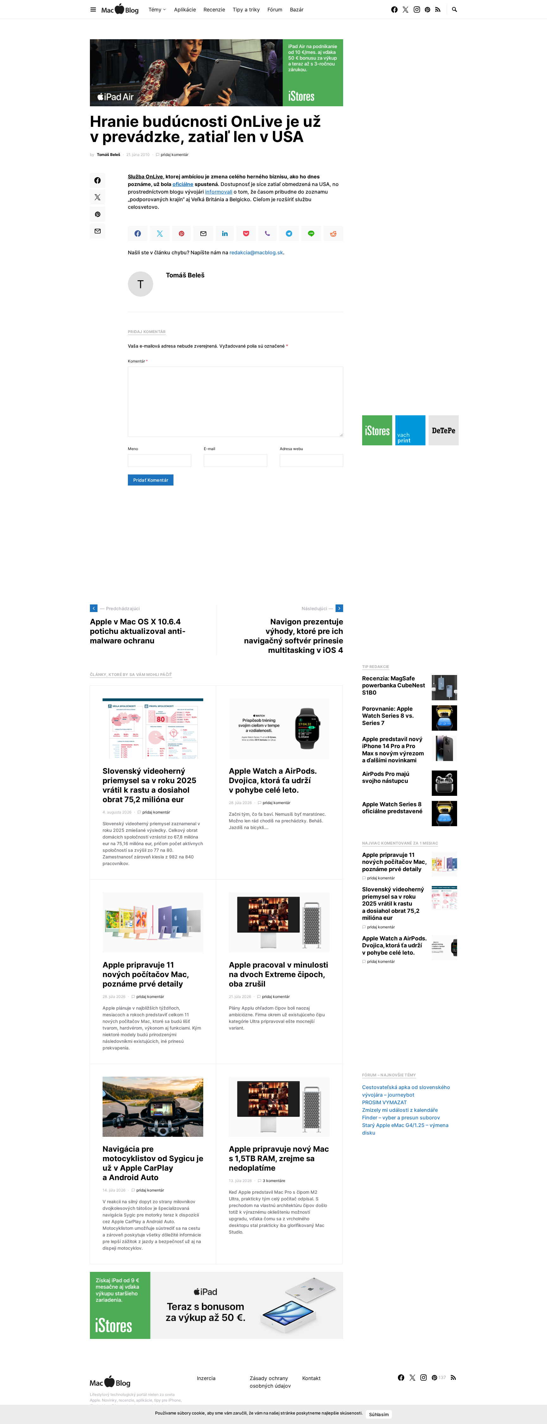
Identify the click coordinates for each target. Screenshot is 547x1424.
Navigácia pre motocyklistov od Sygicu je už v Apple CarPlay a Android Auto (153, 1163)
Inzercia (206, 1378)
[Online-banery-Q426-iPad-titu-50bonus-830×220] (216, 1305)
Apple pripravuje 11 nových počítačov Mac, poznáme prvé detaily (146, 974)
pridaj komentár (174, 154)
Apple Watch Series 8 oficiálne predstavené (392, 808)
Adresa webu (291, 448)
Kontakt (311, 1378)
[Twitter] (405, 9)
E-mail (209, 448)
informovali (218, 192)
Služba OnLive (145, 176)
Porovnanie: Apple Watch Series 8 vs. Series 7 (387, 715)
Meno (133, 448)
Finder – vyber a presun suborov (401, 1117)
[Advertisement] (216, 545)
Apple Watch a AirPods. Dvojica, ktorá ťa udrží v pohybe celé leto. (273, 780)
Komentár (138, 361)
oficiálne (183, 184)
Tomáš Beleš (108, 154)
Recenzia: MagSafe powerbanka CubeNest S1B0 (393, 685)
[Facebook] (394, 9)
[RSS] (437, 9)
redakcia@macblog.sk (256, 252)
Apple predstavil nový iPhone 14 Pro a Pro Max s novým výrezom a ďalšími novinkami (393, 750)
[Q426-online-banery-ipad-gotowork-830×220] (216, 72)
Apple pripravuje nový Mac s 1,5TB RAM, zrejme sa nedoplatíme (279, 1158)
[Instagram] (417, 9)
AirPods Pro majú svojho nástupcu (385, 777)
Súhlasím (379, 1414)
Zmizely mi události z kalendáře (400, 1110)
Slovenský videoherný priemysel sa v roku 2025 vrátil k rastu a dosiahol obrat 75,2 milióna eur (149, 785)
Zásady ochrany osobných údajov (270, 1382)
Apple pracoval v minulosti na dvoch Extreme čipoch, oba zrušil (278, 974)
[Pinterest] (427, 9)
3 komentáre (274, 1180)
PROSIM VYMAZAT (384, 1102)
